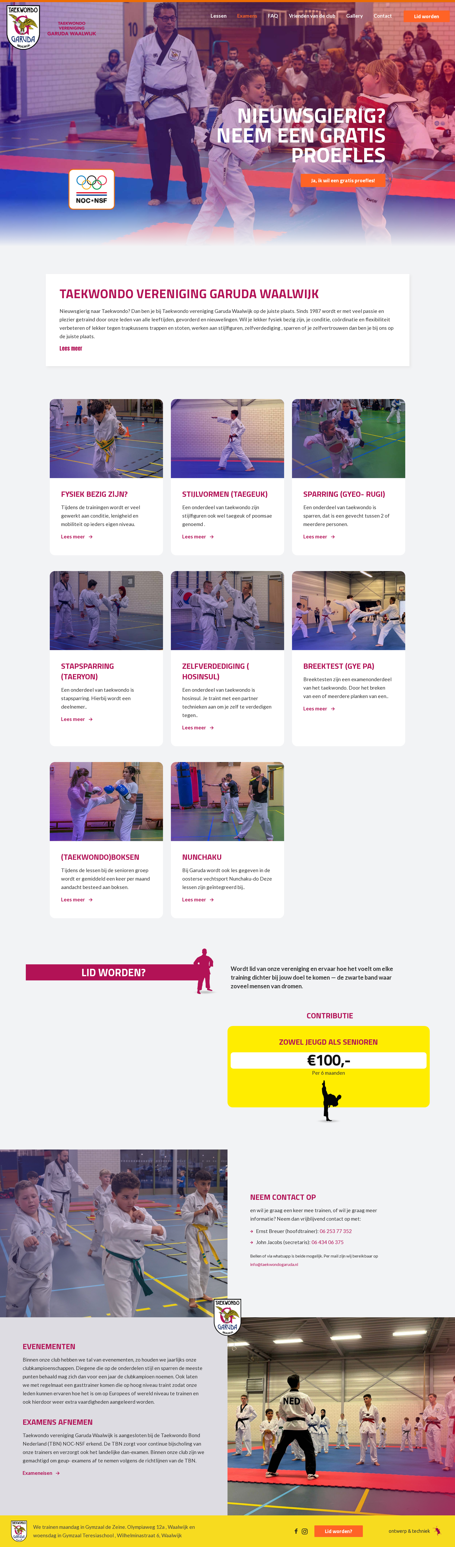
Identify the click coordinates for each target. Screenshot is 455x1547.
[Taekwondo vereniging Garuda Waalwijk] (51, 27)
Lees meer (77, 536)
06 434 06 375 (327, 1242)
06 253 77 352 (336, 1231)
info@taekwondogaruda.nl (274, 1264)
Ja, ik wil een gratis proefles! (343, 180)
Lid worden (426, 16)
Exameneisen (41, 1473)
